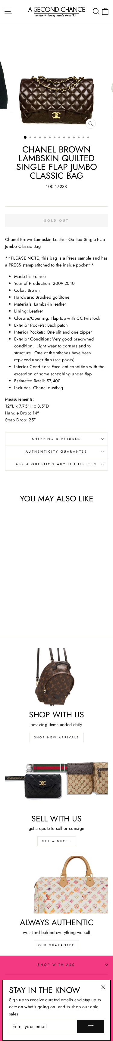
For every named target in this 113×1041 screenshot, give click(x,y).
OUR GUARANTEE (56, 945)
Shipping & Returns (56, 438)
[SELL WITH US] (56, 781)
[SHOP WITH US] (56, 677)
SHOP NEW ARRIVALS (56, 737)
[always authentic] (56, 884)
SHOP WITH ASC (56, 964)
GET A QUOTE (56, 841)
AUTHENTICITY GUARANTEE (56, 451)
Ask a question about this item (56, 464)
